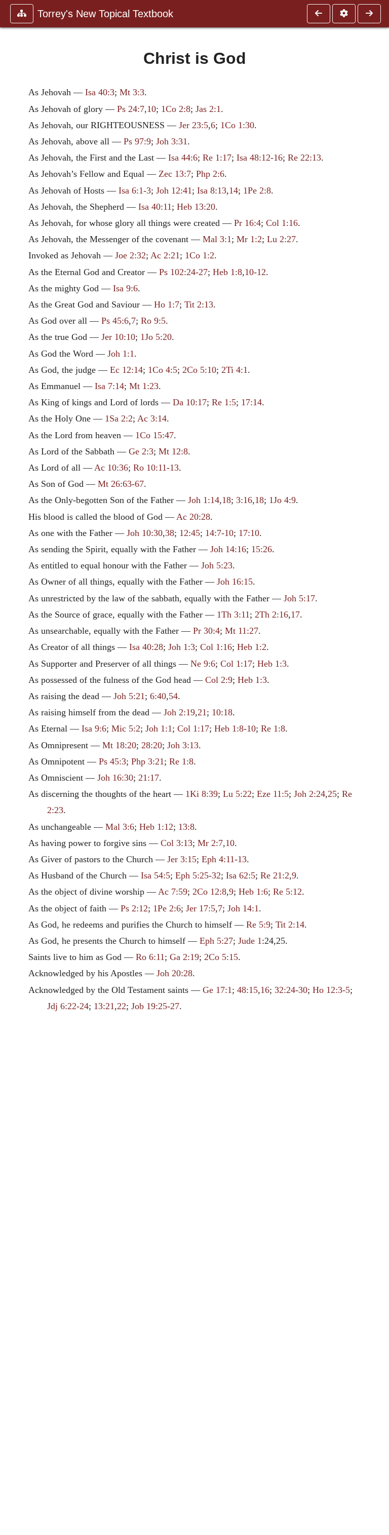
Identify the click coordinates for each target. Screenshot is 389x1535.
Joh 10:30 (145, 533)
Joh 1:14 (203, 500)
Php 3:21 (147, 761)
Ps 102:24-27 (183, 272)
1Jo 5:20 (156, 337)
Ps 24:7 (130, 109)
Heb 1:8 (227, 272)
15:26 (261, 549)
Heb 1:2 (251, 647)
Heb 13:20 (196, 207)
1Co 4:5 (162, 370)
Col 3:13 (176, 843)
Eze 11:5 (273, 794)
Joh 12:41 (174, 190)
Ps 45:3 (112, 761)
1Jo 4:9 (282, 500)
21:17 (148, 778)
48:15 (247, 990)
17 (295, 614)
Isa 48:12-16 (260, 157)
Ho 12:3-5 (331, 990)
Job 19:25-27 (155, 1006)
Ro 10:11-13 (156, 468)
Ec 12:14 (126, 370)
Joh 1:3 (181, 647)
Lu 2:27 (281, 239)
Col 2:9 (218, 680)
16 (264, 990)
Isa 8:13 (211, 190)
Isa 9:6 (125, 288)
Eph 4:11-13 (224, 859)
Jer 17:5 (200, 908)
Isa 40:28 (146, 647)
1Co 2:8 (175, 109)
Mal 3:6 (119, 827)
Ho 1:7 (166, 304)
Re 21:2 (274, 875)
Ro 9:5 (153, 321)
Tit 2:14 (290, 924)
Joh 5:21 (129, 696)
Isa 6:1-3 (135, 190)
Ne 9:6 (202, 664)
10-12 (255, 272)
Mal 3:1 (217, 239)
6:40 (158, 696)
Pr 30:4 (206, 631)
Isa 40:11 (155, 207)
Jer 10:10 (118, 337)
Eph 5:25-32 (198, 875)
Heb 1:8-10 (235, 728)
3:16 (244, 500)
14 (233, 190)
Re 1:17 (217, 157)
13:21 (104, 1006)
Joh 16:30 (115, 778)
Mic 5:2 (125, 728)
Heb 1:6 (253, 892)
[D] (369, 13)
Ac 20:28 (193, 517)
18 (226, 500)
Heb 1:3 (272, 664)
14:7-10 (219, 533)
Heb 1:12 (156, 827)
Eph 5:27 (216, 941)
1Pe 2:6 (167, 908)
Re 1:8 (273, 728)
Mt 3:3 (132, 92)
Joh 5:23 (216, 565)
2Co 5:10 (199, 370)
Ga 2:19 (184, 957)
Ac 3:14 (152, 418)
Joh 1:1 (120, 354)
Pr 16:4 (247, 223)
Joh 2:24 (309, 794)
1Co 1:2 (199, 255)
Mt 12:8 (173, 451)
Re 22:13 (304, 157)
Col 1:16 (282, 223)
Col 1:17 (236, 664)
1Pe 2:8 (257, 190)
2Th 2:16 (271, 614)
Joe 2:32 (130, 255)
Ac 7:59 (172, 892)
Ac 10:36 (111, 468)
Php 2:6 (210, 174)
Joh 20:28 (174, 973)
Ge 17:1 (217, 990)
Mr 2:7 (210, 843)
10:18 (222, 712)
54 (173, 696)
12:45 (189, 533)
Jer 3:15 (182, 859)
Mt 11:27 (241, 631)
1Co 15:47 (154, 435)
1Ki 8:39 (201, 794)
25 (332, 794)
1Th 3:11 (233, 614)
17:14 (251, 402)
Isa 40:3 (99, 92)
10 (151, 109)
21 (202, 712)
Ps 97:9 (137, 141)
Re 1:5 (224, 402)
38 (169, 533)
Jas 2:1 (208, 109)
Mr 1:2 (249, 239)
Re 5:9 (258, 924)
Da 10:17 (190, 402)
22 (121, 1006)
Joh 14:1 (243, 908)
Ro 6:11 (150, 957)
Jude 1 (250, 941)
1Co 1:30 (237, 125)
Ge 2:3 (141, 451)
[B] (318, 13)
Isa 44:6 (183, 157)
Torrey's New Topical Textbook (105, 13)
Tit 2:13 (198, 304)
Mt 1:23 (144, 386)
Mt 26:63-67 (121, 484)
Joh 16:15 (235, 582)
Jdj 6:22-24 (68, 1006)
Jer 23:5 (193, 125)
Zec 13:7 (175, 174)
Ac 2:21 (165, 255)
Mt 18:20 (119, 745)
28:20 (151, 745)
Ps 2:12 (134, 908)
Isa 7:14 (109, 386)
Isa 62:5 (240, 875)
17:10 (249, 533)
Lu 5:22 (237, 794)
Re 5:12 (287, 892)
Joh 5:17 (299, 598)
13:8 (186, 827)
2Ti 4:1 (234, 370)
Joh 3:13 (183, 745)
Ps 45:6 (115, 321)
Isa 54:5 (155, 875)
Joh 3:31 (171, 141)
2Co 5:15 (221, 957)
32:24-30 (291, 990)
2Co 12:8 (209, 892)
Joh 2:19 (179, 712)
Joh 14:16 (228, 549)
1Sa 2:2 (119, 418)
